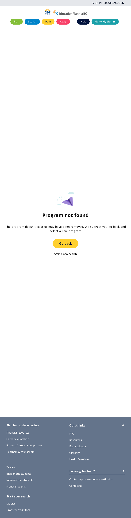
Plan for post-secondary (22, 425)
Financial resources (17, 432)
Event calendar (78, 446)
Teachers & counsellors (20, 452)
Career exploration (17, 439)
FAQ (71, 433)
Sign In (97, 3)
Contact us (75, 486)
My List (10, 503)
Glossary (74, 453)
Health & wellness (80, 459)
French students (16, 486)
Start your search (18, 496)
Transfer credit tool (18, 510)
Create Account (115, 3)
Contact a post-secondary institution (91, 479)
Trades (10, 467)
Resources (75, 440)
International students (19, 480)
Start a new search (65, 254)
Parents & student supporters (24, 445)
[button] (16, 22)
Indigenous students (18, 473)
